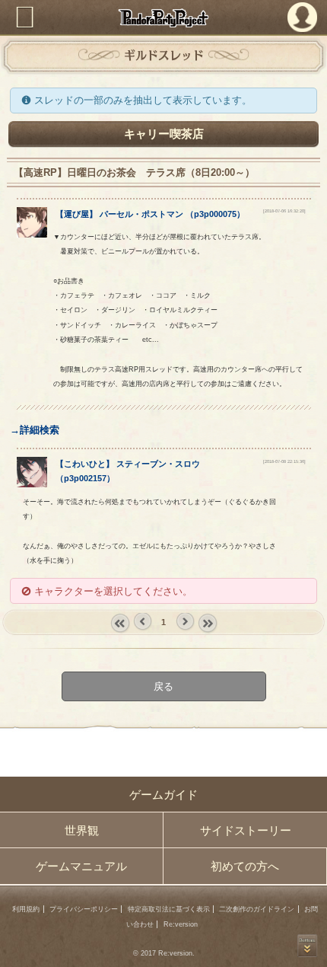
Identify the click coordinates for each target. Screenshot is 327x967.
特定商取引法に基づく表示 (169, 909)
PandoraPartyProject (164, 18)
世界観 (82, 830)
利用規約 (26, 909)
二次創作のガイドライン (256, 909)
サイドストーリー (245, 830)
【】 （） (150, 214)
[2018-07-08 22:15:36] (284, 461)
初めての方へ (245, 866)
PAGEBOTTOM (307, 945)
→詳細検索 (34, 430)
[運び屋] (32, 234)
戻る (163, 686)
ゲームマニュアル (81, 866)
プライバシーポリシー (83, 909)
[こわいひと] (32, 484)
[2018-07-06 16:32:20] (284, 211)
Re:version (181, 924)
